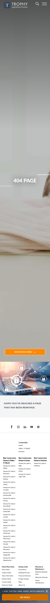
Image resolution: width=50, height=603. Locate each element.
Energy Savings (24, 579)
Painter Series (6, 579)
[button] (46, 591)
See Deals (25, 597)
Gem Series (5, 569)
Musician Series (7, 585)
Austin (21, 445)
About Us (22, 585)
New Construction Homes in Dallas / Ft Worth (9, 460)
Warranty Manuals (41, 577)
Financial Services (25, 576)
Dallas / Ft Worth (24, 448)
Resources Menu (23, 352)
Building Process (24, 573)
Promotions (22, 569)
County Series (6, 582)
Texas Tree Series (7, 576)
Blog (20, 582)
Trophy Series (6, 573)
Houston (21, 451)
